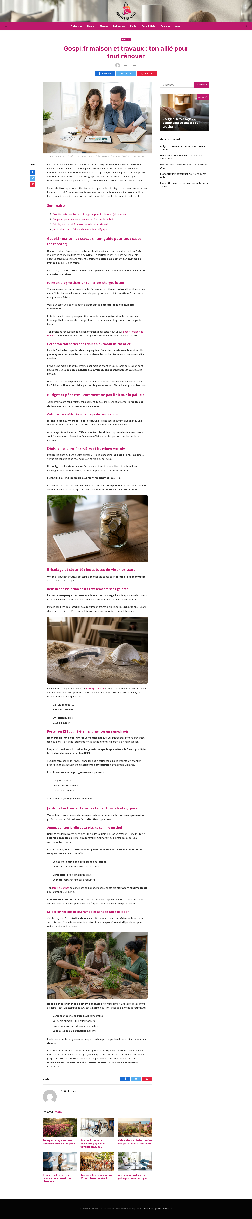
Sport (178, 26)
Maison (91, 26)
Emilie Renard (68, 1091)
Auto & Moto (148, 26)
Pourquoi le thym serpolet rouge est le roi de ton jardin (59, 1142)
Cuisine (104, 26)
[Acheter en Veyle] (126, 11)
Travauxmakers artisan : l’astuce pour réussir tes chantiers (57, 1178)
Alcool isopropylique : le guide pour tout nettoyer (132, 1177)
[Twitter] (32, 178)
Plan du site (149, 1208)
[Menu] (6, 25)
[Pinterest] (32, 184)
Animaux (165, 26)
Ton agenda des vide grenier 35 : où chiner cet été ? (97, 1177)
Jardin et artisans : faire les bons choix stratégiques (80, 229)
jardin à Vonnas (60, 888)
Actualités (76, 26)
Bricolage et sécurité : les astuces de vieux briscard (80, 224)
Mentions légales (164, 1208)
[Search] (246, 26)
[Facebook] (32, 172)
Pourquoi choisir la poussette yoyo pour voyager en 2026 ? (92, 1143)
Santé (133, 26)
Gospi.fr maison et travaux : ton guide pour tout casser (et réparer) (89, 214)
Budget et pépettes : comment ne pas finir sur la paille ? (83, 219)
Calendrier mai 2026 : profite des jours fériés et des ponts (135, 1142)
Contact (139, 1208)
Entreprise (119, 26)
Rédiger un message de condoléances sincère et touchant (180, 122)
